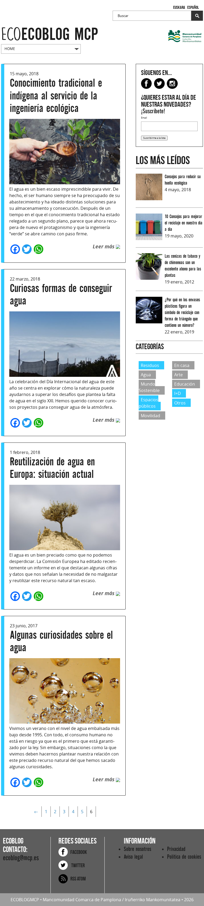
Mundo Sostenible (149, 387)
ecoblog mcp (49, 34)
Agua (146, 375)
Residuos (150, 365)
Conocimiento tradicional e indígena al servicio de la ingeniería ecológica (56, 95)
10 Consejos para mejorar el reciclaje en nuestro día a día (183, 223)
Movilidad (150, 415)
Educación (184, 384)
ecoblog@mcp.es (21, 858)
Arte (178, 375)
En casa (181, 365)
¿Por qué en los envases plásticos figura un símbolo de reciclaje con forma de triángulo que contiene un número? (182, 312)
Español (193, 7)
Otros (180, 403)
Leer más (104, 246)
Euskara (179, 7)
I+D (177, 393)
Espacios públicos (148, 403)
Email (144, 117)
